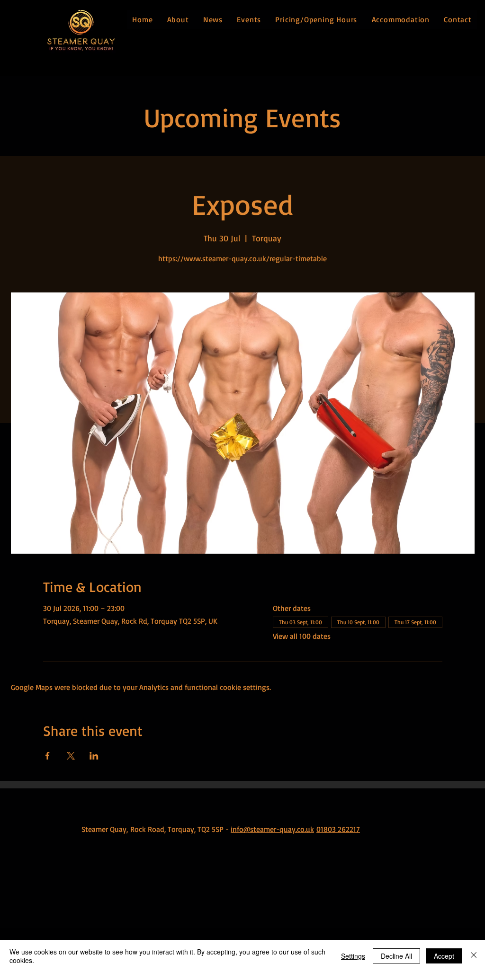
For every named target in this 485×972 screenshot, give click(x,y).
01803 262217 (338, 829)
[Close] (473, 955)
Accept (444, 956)
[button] (178, 19)
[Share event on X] (70, 756)
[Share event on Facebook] (47, 756)
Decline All (396, 956)
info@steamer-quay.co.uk (272, 829)
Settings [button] (353, 956)
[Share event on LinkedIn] (94, 756)
